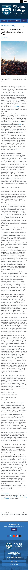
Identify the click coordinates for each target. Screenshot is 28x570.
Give (4, 20)
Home (2, 25)
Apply (11, 20)
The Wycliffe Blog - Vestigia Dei (9, 25)
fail (20, 124)
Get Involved (24, 21)
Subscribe (17, 20)
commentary (16, 106)
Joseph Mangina (5, 493)
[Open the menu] (25, 1)
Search (21, 1)
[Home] (14, 11)
